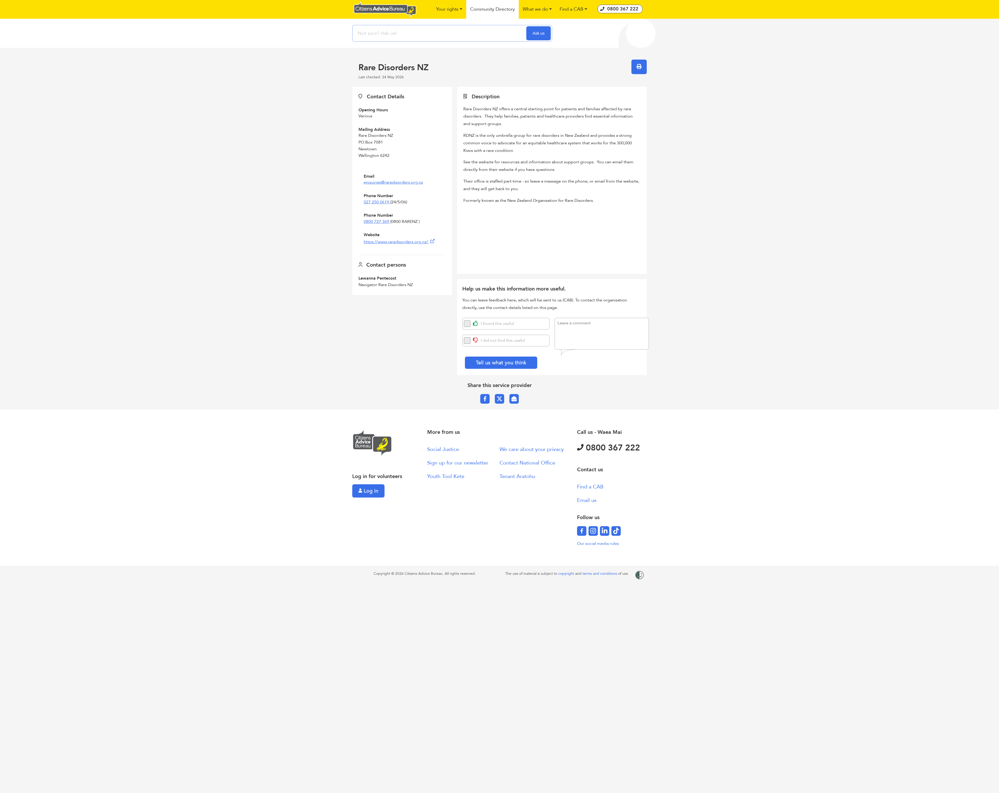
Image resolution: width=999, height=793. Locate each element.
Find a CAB (590, 486)
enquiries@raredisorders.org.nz (393, 182)
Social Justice (443, 449)
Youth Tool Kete (445, 476)
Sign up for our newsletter (457, 462)
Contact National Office (527, 462)
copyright (566, 573)
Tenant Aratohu (517, 476)
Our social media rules (598, 543)
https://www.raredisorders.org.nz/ (396, 242)
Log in (370, 490)
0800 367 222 (612, 448)
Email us (587, 500)
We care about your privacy (531, 449)
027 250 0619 (377, 202)
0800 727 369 (377, 221)
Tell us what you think (501, 362)
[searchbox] (440, 33)
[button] (449, 9)
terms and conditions (600, 573)
